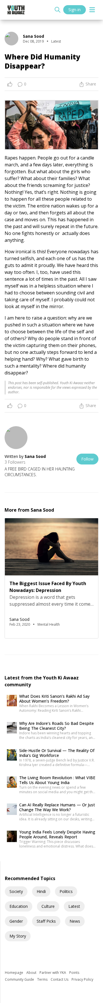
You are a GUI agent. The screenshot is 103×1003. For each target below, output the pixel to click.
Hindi (41, 891)
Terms (42, 979)
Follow (87, 459)
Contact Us (60, 979)
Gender (16, 921)
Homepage (14, 972)
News (75, 921)
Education (18, 906)
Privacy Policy (82, 979)
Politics (66, 891)
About (31, 972)
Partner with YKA (53, 972)
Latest (74, 906)
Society (16, 891)
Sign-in (74, 9)
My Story (17, 936)
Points (74, 972)
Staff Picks (46, 921)
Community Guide (20, 979)
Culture (48, 906)
